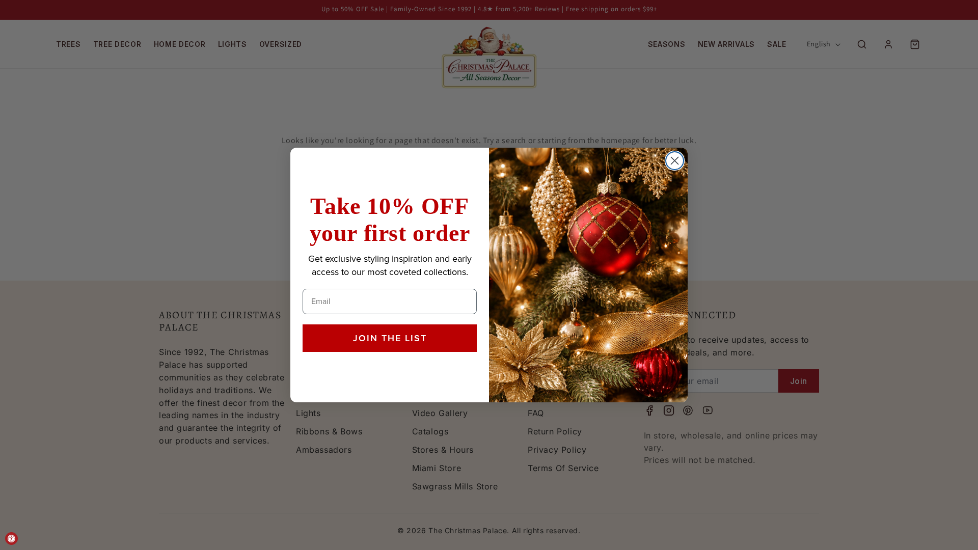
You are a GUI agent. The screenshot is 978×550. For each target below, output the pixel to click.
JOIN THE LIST (390, 338)
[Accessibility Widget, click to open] (11, 538)
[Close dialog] (675, 161)
